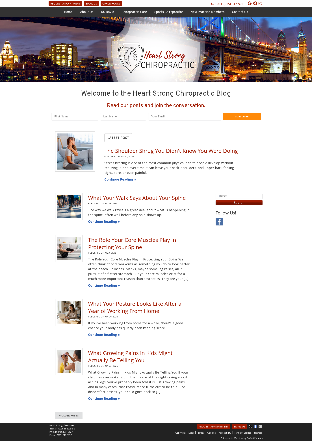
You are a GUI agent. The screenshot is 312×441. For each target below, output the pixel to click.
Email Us (91, 3)
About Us (87, 12)
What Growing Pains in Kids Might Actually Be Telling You (130, 356)
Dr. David (107, 12)
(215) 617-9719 (234, 4)
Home (68, 12)
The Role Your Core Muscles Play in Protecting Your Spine (132, 243)
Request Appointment (65, 3)
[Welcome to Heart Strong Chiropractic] (156, 72)
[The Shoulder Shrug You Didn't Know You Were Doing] (75, 152)
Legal (191, 432)
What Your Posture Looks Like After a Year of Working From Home (134, 307)
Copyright (180, 432)
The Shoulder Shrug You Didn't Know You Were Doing (171, 150)
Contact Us (240, 12)
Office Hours (111, 3)
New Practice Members (207, 12)
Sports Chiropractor (168, 12)
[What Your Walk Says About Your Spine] (69, 206)
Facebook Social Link (219, 221)
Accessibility (225, 432)
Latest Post (118, 137)
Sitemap (258, 432)
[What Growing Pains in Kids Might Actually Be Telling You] (69, 361)
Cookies (211, 432)
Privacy (200, 432)
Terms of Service (242, 432)
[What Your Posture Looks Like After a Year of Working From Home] (69, 312)
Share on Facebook (256, 426)
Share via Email (261, 426)
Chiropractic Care (134, 12)
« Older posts (69, 415)
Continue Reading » (120, 179)
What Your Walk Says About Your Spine (137, 197)
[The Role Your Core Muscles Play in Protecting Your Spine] (69, 248)
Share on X (251, 426)
